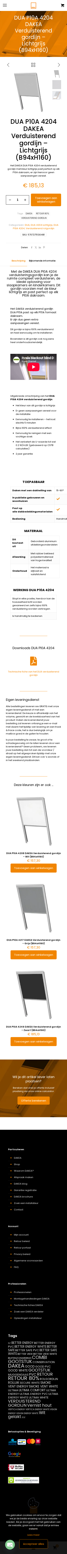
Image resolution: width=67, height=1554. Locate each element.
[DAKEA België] (33, 5)
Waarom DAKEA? (24, 1171)
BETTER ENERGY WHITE (30, 1346)
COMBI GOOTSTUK (27, 1359)
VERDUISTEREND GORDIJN (34, 218)
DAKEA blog (20, 1183)
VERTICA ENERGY (16, 1409)
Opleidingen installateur (28, 1318)
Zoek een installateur (26, 1203)
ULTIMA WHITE (38, 1397)
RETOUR (45, 1374)
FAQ (16, 1267)
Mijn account (21, 1234)
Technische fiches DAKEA (28, 1305)
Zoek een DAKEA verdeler (29, 1311)
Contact (18, 1209)
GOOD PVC (43, 1367)
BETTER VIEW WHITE (45, 1354)
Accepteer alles (33, 1544)
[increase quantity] (25, 200)
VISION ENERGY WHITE (27, 1413)
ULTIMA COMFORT (32, 1390)
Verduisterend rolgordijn (40, 228)
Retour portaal (22, 1247)
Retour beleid (22, 1241)
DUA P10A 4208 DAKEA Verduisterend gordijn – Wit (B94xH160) (33, 855)
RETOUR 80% (42, 213)
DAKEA (29, 213)
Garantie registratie (25, 1190)
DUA (27, 225)
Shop (17, 1164)
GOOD (30, 1366)
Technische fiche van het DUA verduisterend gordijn (33, 673)
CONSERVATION (44, 1362)
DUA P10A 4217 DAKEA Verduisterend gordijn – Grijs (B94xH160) (33, 941)
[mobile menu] (5, 5)
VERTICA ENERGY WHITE (37, 1409)
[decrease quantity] (10, 200)
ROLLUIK (13, 1382)
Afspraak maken (23, 1177)
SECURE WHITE (30, 1383)
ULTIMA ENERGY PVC (33, 1394)
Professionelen (22, 1292)
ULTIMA (13, 1390)
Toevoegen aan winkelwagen (46, 200)
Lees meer (33, 1535)
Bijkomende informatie (42, 260)
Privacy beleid (22, 1254)
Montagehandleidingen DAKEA (31, 1298)
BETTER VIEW (25, 1354)
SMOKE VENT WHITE (43, 1386)
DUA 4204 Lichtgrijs (42, 225)
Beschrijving (18, 260)
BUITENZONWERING (19, 1358)
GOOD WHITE (18, 1370)
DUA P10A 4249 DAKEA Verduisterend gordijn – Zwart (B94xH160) (33, 1028)
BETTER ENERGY (22, 1343)
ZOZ (23, 1417)
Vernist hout (39, 1405)
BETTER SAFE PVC (27, 1350)
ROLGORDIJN (49, 1379)
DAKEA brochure (23, 1196)
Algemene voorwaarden (28, 1260)
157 (9, 1343)
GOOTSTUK (39, 1370)
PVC (32, 1374)
